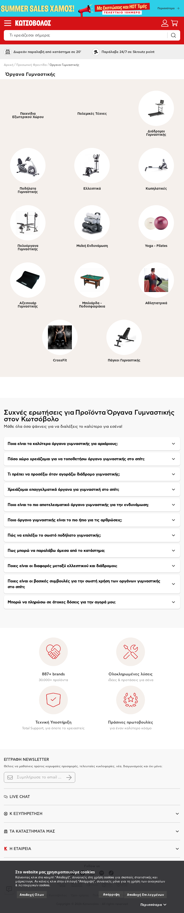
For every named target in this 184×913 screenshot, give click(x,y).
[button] (92, 443)
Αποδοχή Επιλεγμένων (145, 894)
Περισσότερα (151, 905)
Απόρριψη (111, 894)
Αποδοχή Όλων (32, 894)
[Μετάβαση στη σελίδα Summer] (92, 8)
